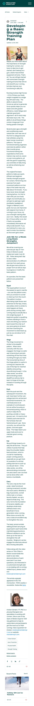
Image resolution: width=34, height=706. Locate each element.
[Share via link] (19, 661)
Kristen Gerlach (12, 638)
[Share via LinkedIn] (15, 661)
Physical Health (12, 645)
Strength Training (12, 649)
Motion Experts (17, 12)
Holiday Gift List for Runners (15, 694)
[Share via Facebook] (7, 661)
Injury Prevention (12, 642)
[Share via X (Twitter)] (11, 661)
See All (25, 673)
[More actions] (26, 22)
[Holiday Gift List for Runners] (17, 683)
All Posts (7, 12)
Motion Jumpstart (11, 656)
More (25, 12)
